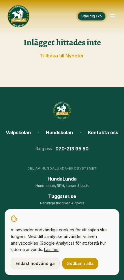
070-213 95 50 (72, 149)
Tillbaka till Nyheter (62, 56)
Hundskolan (59, 132)
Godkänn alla (80, 263)
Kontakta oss (103, 132)
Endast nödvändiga (35, 263)
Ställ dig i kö (91, 16)
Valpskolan (18, 132)
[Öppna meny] (112, 16)
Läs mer (51, 249)
